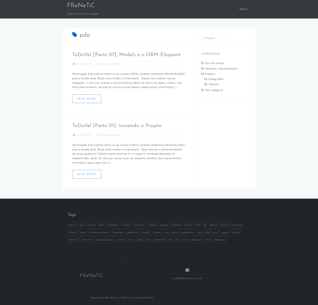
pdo (199, 232)
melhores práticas (99, 232)
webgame (220, 239)
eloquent (176, 224)
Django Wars (216, 79)
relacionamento (104, 239)
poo (215, 232)
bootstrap (112, 224)
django (164, 224)
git (205, 224)
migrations (133, 232)
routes (120, 239)
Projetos (104, 63)
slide (148, 239)
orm (167, 232)
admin (72, 224)
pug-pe (225, 232)
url (177, 239)
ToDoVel (115, 63)
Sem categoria (214, 90)
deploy (153, 224)
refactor (73, 239)
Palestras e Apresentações (221, 68)
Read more (86, 98)
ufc (170, 239)
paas (175, 232)
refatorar (87, 239)
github (213, 224)
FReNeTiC (81, 6)
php (207, 232)
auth (101, 224)
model (145, 232)
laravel (73, 232)
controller (139, 224)
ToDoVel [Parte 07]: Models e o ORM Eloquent (126, 54)
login (82, 232)
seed (130, 239)
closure (126, 224)
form (197, 224)
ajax (81, 224)
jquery (224, 224)
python (236, 232)
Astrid (134, 297)
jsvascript (236, 224)
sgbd (139, 239)
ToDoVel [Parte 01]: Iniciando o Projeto (117, 125)
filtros (188, 224)
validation (196, 239)
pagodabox (187, 232)
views (208, 239)
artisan (91, 224)
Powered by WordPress (104, 297)
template (160, 239)
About (243, 9)
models (157, 232)
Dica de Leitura (214, 63)
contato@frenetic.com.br (187, 278)
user (184, 239)
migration (118, 232)
